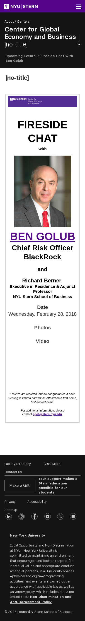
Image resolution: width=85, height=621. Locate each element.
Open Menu (80, 44)
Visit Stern (52, 464)
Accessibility (37, 502)
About (9, 21)
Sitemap (11, 510)
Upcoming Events (20, 56)
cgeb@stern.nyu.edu (47, 414)
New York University (27, 535)
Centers (23, 21)
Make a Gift (19, 485)
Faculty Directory (18, 464)
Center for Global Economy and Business (41, 33)
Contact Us (13, 472)
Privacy (10, 502)
